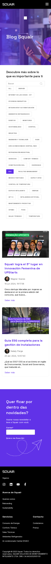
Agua (37, 140)
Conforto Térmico (9, 528)
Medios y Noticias (16, 178)
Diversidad (36, 165)
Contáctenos (38, 523)
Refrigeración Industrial (19, 152)
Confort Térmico (31, 159)
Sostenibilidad (15, 127)
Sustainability (7, 508)
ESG (9, 171)
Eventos (12, 120)
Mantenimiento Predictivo (20, 203)
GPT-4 (11, 197)
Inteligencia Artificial (29, 197)
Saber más (10, 300)
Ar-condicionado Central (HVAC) (15, 541)
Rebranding (7, 503)
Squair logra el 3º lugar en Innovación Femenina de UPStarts (24, 268)
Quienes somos (8, 499)
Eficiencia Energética (17, 101)
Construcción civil (17, 165)
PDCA (23, 210)
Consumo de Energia (11, 523)
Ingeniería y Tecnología (18, 140)
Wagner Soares (18, 279)
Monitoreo (27, 120)
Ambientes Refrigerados (19, 114)
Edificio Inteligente (17, 191)
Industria (13, 133)
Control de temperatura (19, 184)
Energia (35, 191)
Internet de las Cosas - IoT (20, 95)
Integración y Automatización (21, 108)
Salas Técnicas (15, 216)
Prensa (36, 528)
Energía (21, 88)
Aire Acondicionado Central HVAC (23, 146)
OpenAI (11, 210)
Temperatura (34, 216)
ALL (10, 88)
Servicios (12, 159)
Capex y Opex (36, 178)
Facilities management (28, 171)
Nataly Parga (17, 351)
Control (32, 127)
